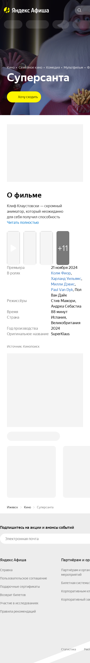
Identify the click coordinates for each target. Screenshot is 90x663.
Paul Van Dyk (62, 290)
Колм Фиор (61, 273)
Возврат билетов (13, 595)
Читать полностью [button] (23, 222)
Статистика (68, 649)
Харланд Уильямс (66, 278)
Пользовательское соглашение (23, 578)
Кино (27, 507)
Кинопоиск (31, 346)
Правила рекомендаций (18, 611)
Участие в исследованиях (19, 603)
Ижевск (12, 507)
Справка (6, 570)
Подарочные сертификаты (20, 586)
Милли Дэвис (63, 284)
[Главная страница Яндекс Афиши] (7, 10)
